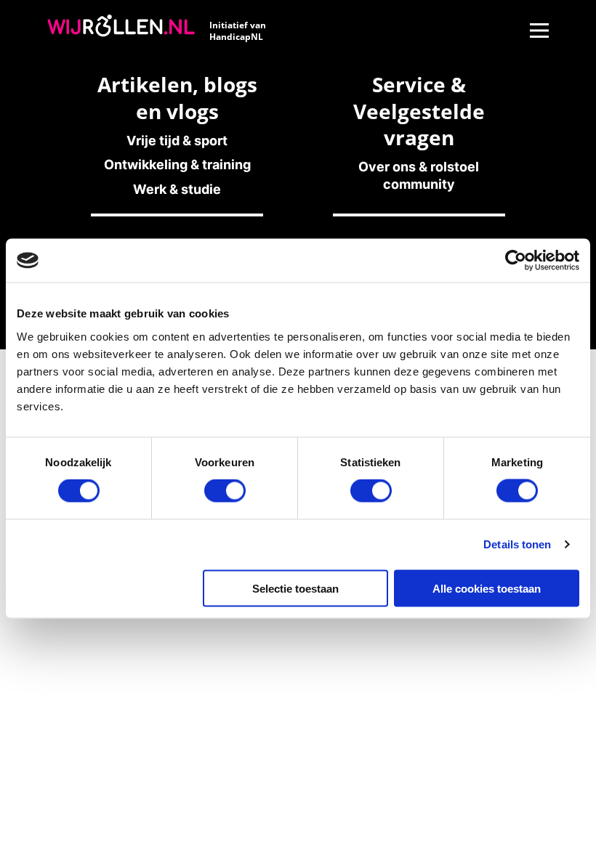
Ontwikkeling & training (177, 164)
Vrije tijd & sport (176, 140)
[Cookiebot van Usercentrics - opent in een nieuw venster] (515, 261)
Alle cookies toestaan (486, 588)
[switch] (225, 491)
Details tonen (517, 544)
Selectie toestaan (295, 588)
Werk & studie (177, 189)
